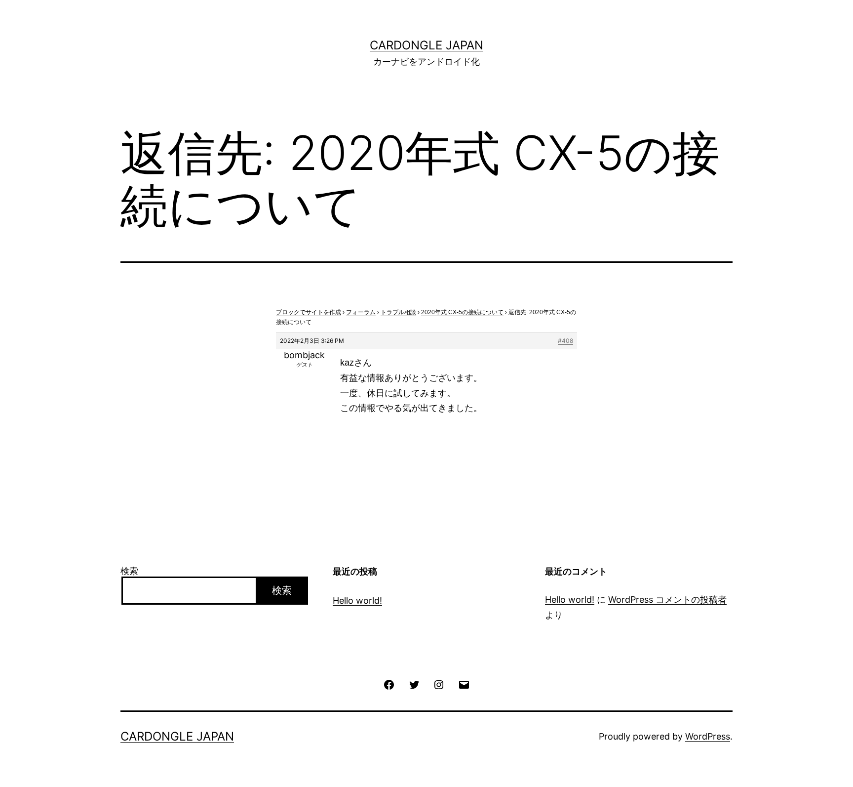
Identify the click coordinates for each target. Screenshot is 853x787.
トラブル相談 (398, 312)
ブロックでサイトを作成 (308, 312)
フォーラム (361, 312)
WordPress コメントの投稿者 (667, 599)
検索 (129, 571)
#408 (565, 340)
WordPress (707, 736)
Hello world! (357, 600)
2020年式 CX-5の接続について (462, 312)
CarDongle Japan (426, 45)
